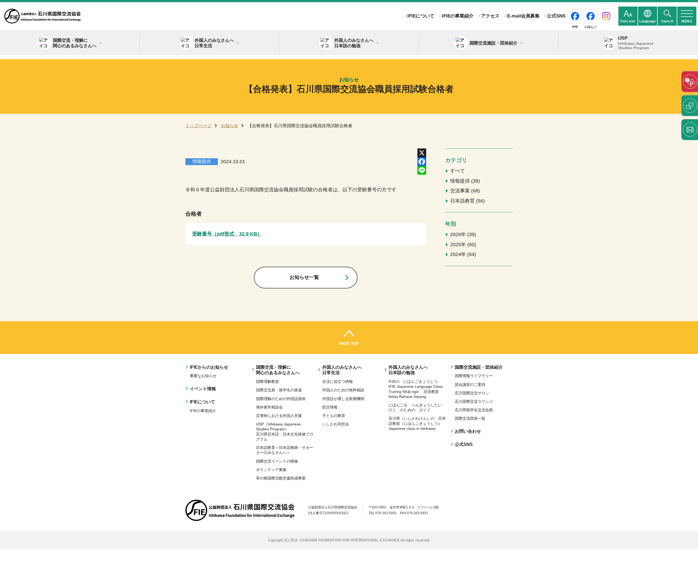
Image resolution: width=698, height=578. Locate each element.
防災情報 (330, 407)
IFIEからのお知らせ (209, 367)
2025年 (462, 244)
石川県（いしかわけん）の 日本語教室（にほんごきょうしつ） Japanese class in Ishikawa (417, 423)
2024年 (462, 254)
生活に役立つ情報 (337, 381)
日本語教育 (466, 201)
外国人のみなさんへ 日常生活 (342, 370)
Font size (628, 21)
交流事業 (464, 190)
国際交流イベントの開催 (277, 461)
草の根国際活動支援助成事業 (281, 478)
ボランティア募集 (271, 469)
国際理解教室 (267, 381)
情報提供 (464, 181)
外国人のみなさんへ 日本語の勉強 (408, 370)
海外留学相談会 (269, 407)
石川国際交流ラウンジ (474, 401)
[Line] (421, 170)
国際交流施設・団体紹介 (479, 367)
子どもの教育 (333, 415)
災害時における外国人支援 (279, 415)
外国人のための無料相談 (343, 390)
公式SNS (556, 16)
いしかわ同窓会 (335, 424)
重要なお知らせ (203, 376)
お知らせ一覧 (304, 277)
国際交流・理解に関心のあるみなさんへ (278, 370)
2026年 (462, 234)
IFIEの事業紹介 (458, 16)
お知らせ (229, 125)
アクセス (490, 16)
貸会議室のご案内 (470, 384)
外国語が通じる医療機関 (343, 399)
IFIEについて (420, 16)
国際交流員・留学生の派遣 (279, 390)
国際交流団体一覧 (470, 418)
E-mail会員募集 (523, 16)
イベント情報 (203, 388)
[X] (421, 152)
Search (667, 21)
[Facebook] (421, 161)
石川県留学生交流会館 (474, 410)
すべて (457, 171)
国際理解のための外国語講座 (281, 399)
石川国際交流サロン (472, 393)
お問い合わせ (468, 431)
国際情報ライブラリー (474, 376)
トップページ (198, 125)
